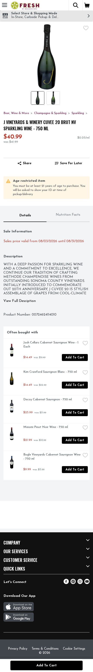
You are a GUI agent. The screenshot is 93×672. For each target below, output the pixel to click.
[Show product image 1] (37, 98)
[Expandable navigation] (4, 5)
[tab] (24, 215)
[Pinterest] (73, 583)
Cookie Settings (74, 648)
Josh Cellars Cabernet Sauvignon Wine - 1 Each (51, 344)
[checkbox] (85, 28)
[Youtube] (87, 583)
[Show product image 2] (53, 98)
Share (27, 163)
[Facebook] (66, 583)
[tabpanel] (46, 352)
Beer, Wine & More (16, 113)
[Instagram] (80, 583)
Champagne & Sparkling (50, 113)
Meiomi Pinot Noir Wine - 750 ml (45, 427)
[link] (68, 163)
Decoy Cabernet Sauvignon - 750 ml (47, 399)
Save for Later (71, 163)
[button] (75, 5)
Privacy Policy (17, 648)
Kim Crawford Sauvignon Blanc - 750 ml (50, 372)
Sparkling (78, 113)
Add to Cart (75, 357)
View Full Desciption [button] (19, 301)
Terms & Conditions (45, 648)
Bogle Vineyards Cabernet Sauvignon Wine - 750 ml (52, 456)
